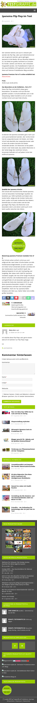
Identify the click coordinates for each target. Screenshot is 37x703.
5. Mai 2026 (6, 573)
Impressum (19, 701)
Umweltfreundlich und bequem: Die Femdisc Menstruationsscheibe (23, 465)
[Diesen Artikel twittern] (8, 298)
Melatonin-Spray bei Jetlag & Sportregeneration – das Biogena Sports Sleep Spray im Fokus (18, 583)
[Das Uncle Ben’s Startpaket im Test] (27, 531)
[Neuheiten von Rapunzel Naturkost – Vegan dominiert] (18, 531)
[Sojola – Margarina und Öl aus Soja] (10, 531)
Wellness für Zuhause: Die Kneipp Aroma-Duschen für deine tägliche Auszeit (16, 563)
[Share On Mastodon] (33, 298)
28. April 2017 (16, 443)
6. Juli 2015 (7, 21)
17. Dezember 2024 (18, 480)
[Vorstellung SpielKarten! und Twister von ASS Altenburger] (10, 534)
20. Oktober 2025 (8, 586)
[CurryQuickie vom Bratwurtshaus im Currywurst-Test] (27, 538)
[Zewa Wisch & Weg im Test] (10, 542)
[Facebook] (15, 646)
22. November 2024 (18, 501)
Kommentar (6, 362)
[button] (34, 10)
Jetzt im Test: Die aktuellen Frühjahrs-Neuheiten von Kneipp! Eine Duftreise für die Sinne (18, 577)
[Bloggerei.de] (17, 661)
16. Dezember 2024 (18, 490)
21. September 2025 (9, 593)
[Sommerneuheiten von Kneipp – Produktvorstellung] (18, 550)
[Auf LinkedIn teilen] (12, 298)
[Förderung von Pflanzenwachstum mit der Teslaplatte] (6, 449)
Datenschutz (26, 701)
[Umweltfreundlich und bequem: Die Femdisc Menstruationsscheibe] (6, 467)
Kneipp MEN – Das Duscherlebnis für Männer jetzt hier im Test (17, 570)
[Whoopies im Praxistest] (27, 534)
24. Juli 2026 (7, 566)
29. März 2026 (7, 580)
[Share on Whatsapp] (28, 298)
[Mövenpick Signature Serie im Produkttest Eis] (6, 430)
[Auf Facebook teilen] (4, 298)
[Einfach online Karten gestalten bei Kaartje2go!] (18, 542)
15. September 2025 (9, 598)
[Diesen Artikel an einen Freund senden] (20, 298)
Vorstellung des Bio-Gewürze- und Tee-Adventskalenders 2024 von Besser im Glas (22, 497)
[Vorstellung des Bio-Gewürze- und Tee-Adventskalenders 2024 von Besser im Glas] (6, 498)
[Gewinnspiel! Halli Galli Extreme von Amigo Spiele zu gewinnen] (27, 542)
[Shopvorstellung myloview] (6, 422)
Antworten (8, 348)
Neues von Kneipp (8, 596)
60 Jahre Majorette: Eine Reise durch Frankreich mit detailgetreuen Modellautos (21, 476)
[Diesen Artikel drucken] (24, 298)
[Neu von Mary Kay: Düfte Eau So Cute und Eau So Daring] (6, 412)
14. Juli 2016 (16, 433)
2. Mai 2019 (16, 453)
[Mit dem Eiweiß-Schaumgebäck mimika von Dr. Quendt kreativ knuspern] (18, 538)
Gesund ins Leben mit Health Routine (21, 487)
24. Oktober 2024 (17, 513)
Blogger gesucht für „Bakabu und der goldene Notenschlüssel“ (22, 440)
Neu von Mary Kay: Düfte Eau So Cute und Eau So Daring (22, 412)
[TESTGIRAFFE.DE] (18, 7)
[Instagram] (22, 646)
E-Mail (4, 383)
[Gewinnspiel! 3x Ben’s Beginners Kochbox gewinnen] (27, 546)
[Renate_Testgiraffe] (4, 622)
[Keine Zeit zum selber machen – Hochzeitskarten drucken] (10, 538)
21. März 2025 (16, 468)
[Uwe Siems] (4, 613)
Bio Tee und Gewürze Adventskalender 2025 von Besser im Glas (18, 590)
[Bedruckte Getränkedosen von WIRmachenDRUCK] (10, 546)
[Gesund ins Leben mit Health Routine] (6, 488)
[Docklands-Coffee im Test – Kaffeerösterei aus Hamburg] (18, 534)
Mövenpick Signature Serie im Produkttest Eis (21, 430)
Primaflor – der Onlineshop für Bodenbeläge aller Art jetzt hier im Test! (23, 509)
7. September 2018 (17, 416)
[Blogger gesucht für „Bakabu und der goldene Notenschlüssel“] (6, 440)
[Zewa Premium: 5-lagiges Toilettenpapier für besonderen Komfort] (18, 546)
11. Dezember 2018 (18, 424)
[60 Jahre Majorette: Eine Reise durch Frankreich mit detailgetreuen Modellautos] (6, 476)
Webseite (5, 388)
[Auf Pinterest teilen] (16, 298)
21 (22, 433)
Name (4, 377)
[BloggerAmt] (7, 661)
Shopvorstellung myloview (20, 421)
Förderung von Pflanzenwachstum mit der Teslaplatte (23, 450)
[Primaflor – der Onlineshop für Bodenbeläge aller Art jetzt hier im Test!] (6, 509)
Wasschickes (6, 76)
